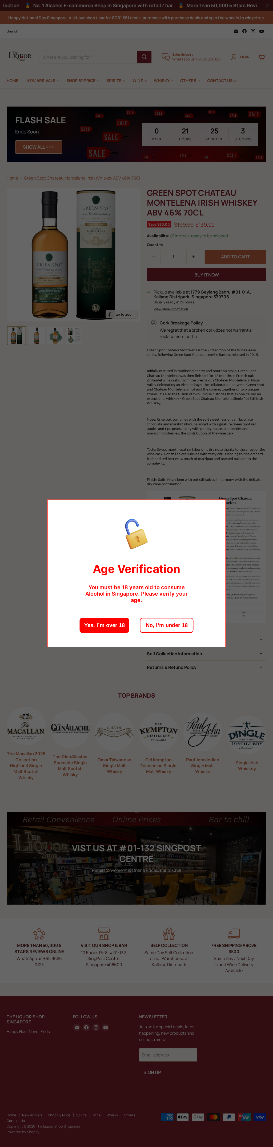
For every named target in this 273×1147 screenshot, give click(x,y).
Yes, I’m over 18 (104, 625)
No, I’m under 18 (167, 625)
